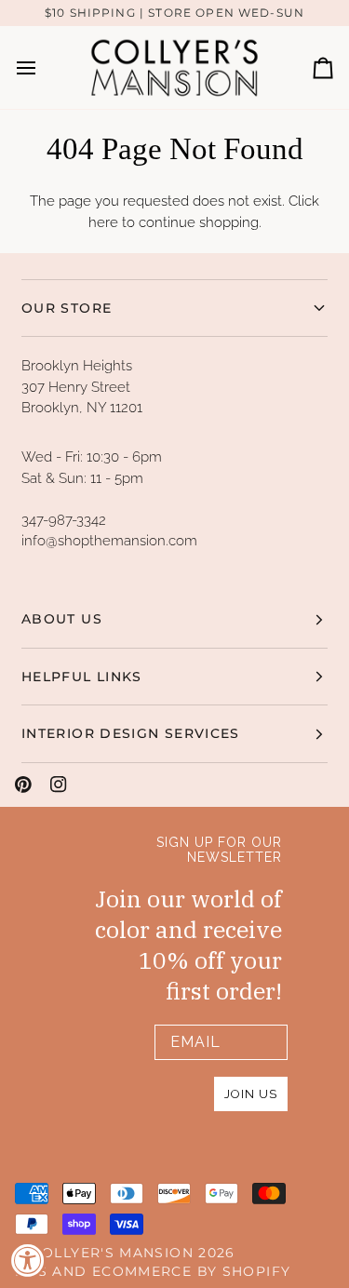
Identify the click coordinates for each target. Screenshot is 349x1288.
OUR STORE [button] (66, 308)
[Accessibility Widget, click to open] (28, 1260)
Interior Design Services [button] (130, 733)
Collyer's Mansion (113, 1252)
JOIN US (250, 1094)
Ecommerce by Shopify (191, 1271)
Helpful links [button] (81, 676)
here (103, 222)
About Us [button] (61, 618)
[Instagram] (58, 784)
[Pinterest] (23, 784)
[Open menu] (43, 67)
